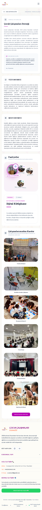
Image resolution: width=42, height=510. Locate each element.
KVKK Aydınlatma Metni (18, 505)
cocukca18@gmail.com (13, 473)
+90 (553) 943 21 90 (10, 469)
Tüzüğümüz (5, 505)
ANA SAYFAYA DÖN (11, 11)
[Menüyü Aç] (38, 4)
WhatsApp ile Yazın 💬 (21, 490)
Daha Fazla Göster (21, 414)
